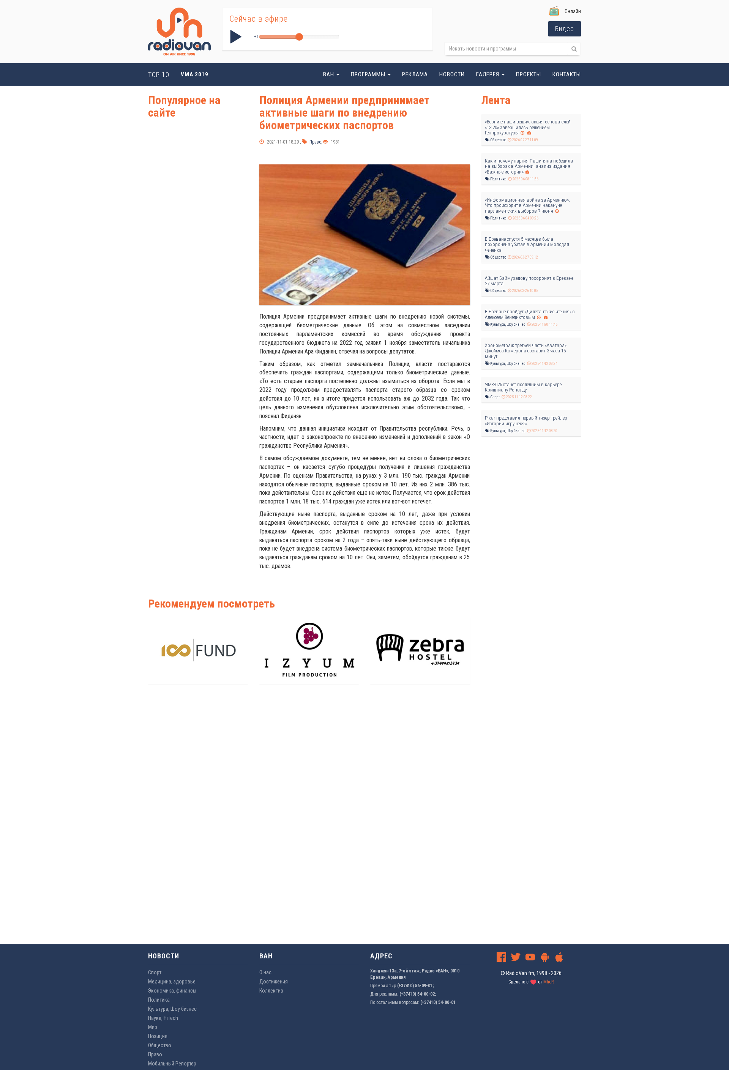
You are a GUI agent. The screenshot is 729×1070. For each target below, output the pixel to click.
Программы (369, 74)
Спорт (495, 397)
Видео (564, 29)
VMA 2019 (194, 74)
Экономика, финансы (172, 991)
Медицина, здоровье (172, 981)
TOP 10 (158, 75)
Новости (452, 74)
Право (314, 142)
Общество (498, 140)
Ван (329, 74)
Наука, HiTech (163, 1018)
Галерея (488, 74)
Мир (152, 1027)
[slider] (299, 37)
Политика (498, 179)
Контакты (566, 74)
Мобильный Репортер (172, 1064)
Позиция (157, 1036)
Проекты (528, 74)
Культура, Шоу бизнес (507, 324)
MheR (548, 982)
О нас (265, 972)
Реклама (415, 74)
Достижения (273, 981)
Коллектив (271, 991)
